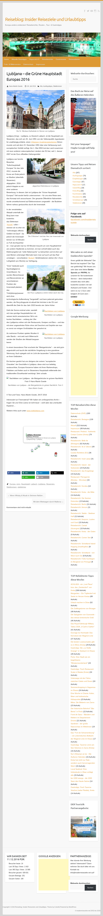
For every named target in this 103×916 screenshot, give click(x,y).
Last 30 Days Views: (16, 867)
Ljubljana (41, 484)
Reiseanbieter (74, 59)
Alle (41, 86)
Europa (12, 484)
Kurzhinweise (77, 194)
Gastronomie (61, 59)
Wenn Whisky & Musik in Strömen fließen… (26, 495)
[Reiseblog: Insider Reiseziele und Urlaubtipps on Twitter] (88, 10)
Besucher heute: (15, 863)
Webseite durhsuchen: (80, 235)
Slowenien (50, 484)
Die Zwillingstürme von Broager (83, 608)
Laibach (34, 484)
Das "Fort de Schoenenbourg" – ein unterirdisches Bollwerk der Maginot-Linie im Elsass (83, 736)
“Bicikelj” (31, 258)
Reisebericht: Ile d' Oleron (81, 447)
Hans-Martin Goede (15, 86)
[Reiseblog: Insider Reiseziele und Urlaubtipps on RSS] (98, 10)
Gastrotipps (77, 182)
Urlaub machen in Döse (80, 602)
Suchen (90, 240)
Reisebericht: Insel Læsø (80, 459)
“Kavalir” (10, 225)
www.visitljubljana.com (35, 411)
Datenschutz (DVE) (78, 413)
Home (6, 59)
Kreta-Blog (76, 191)
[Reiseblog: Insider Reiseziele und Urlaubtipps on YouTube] (91, 10)
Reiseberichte (47, 59)
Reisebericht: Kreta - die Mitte (82, 492)
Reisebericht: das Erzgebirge (82, 471)
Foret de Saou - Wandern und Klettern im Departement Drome (82, 718)
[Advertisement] (83, 357)
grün (18, 484)
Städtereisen (57, 86)
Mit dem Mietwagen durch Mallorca (48, 502)
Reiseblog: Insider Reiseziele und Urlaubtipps (45, 19)
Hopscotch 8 (34, 59)
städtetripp (22, 487)
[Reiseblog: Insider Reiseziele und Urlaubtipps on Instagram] (95, 10)
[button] (49, 445)
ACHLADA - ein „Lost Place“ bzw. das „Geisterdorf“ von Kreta (82, 587)
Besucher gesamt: (16, 873)
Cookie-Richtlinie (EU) (79, 453)
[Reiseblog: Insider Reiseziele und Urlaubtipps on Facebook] (84, 10)
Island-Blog (77, 188)
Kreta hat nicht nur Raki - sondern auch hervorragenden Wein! (83, 763)
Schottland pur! (78, 200)
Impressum (40, 64)
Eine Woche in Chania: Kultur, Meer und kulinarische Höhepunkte (82, 696)
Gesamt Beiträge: (15, 876)
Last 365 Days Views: (17, 870)
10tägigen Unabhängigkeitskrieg (44, 142)
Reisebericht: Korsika (79, 486)
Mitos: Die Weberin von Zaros (82, 702)
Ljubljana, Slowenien (33, 435)
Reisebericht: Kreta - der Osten (83, 531)
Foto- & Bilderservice (12, 64)
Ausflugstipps (47, 86)
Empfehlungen (78, 179)
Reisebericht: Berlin (78, 504)
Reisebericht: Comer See (81, 538)
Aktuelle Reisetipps (19, 59)
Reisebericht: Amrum (79, 507)
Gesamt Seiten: (15, 879)
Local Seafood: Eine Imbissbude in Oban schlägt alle (82, 772)
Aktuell (73, 425)
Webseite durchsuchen (80, 883)
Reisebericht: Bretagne (80, 419)
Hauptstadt (25, 484)
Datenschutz (28, 64)
